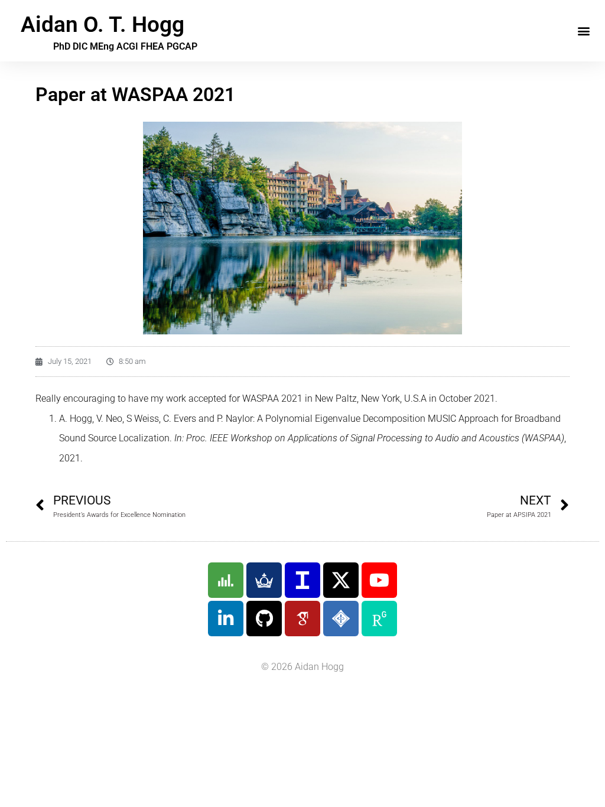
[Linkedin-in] (225, 618)
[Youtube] (379, 580)
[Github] (264, 618)
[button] (583, 31)
